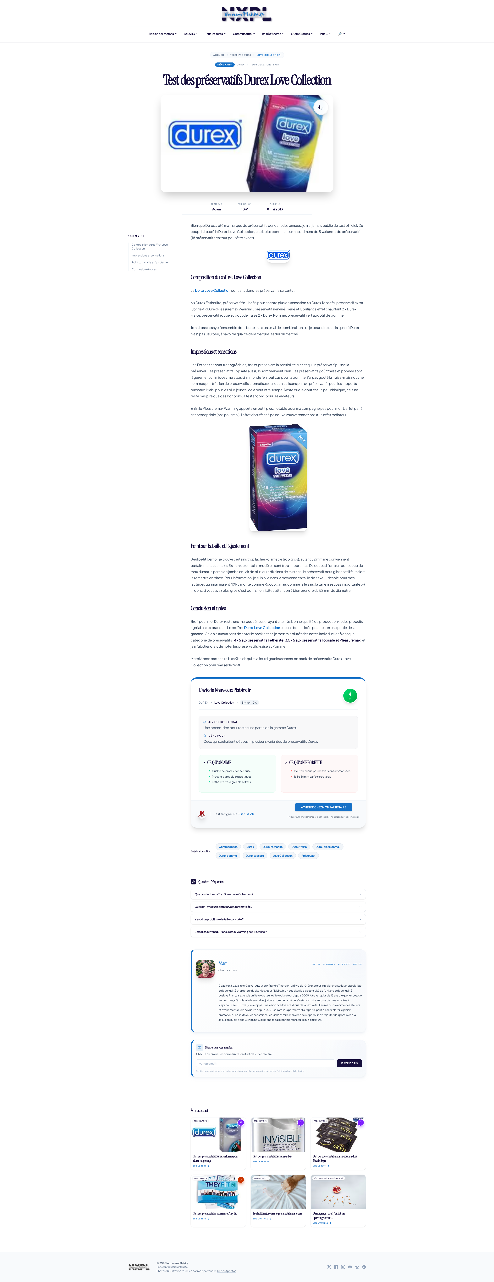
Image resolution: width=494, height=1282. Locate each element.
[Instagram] (343, 1267)
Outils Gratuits (300, 33)
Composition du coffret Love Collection (150, 246)
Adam (216, 209)
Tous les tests (214, 33)
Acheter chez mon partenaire (323, 807)
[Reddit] (364, 1267)
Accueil (219, 55)
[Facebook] (336, 1267)
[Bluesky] (357, 1267)
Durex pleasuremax (328, 846)
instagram (329, 964)
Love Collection (283, 855)
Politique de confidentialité (290, 1071)
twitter (316, 964)
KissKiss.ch (246, 814)
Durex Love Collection (262, 627)
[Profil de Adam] (205, 969)
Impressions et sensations (148, 255)
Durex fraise (299, 846)
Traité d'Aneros (271, 33)
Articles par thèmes (161, 33)
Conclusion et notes (144, 269)
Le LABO (189, 33)
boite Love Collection (212, 290)
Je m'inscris (349, 1063)
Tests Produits (240, 55)
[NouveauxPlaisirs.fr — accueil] (139, 1267)
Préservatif (308, 855)
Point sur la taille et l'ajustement (151, 262)
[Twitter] (329, 1267)
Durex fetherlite (273, 846)
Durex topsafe (255, 855)
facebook (344, 964)
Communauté (242, 33)
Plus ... (324, 33)
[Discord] (350, 1267)
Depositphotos (226, 1271)
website (357, 964)
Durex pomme (228, 855)
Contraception (228, 846)
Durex (250, 846)
